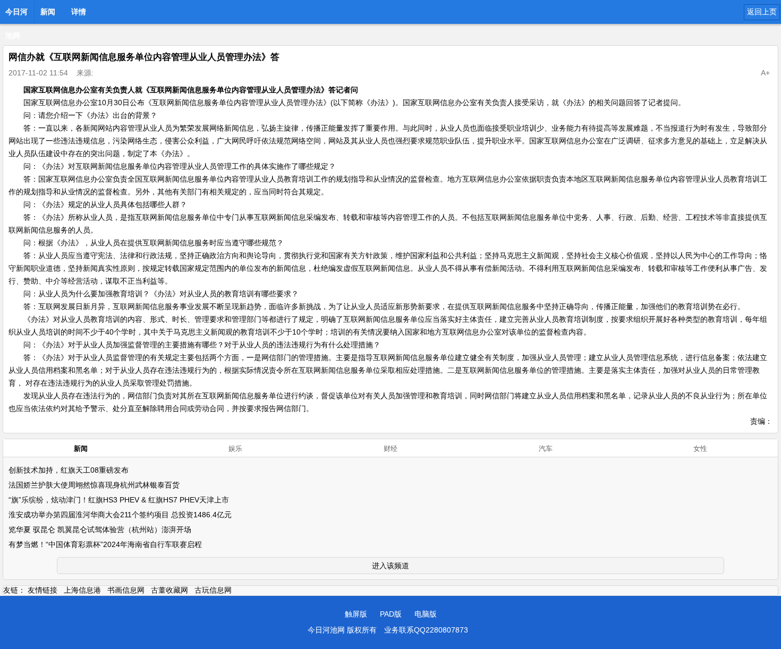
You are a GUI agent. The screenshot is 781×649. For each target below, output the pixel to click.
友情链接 (42, 590)
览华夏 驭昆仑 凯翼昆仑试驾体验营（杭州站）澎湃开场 (100, 529)
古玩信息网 (213, 590)
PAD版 (391, 614)
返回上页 (762, 11)
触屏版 (356, 614)
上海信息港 (82, 590)
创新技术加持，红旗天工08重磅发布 (69, 470)
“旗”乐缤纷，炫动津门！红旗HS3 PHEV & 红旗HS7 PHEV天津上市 (119, 500)
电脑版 (425, 614)
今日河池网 (16, 14)
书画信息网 (126, 590)
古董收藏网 (169, 590)
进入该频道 (390, 565)
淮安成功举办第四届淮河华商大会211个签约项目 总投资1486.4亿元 (120, 514)
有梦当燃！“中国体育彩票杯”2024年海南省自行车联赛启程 (105, 544)
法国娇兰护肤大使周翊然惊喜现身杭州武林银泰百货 (94, 485)
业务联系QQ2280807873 (426, 630)
